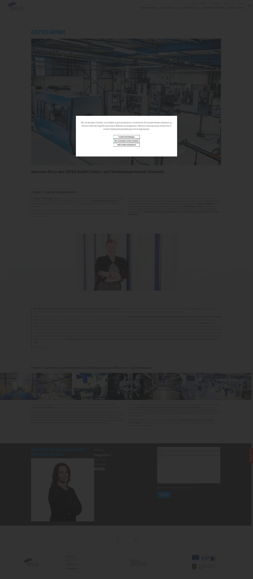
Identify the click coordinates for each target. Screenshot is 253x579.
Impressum (144, 129)
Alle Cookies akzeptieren (126, 145)
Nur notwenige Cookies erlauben (126, 141)
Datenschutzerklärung (121, 129)
